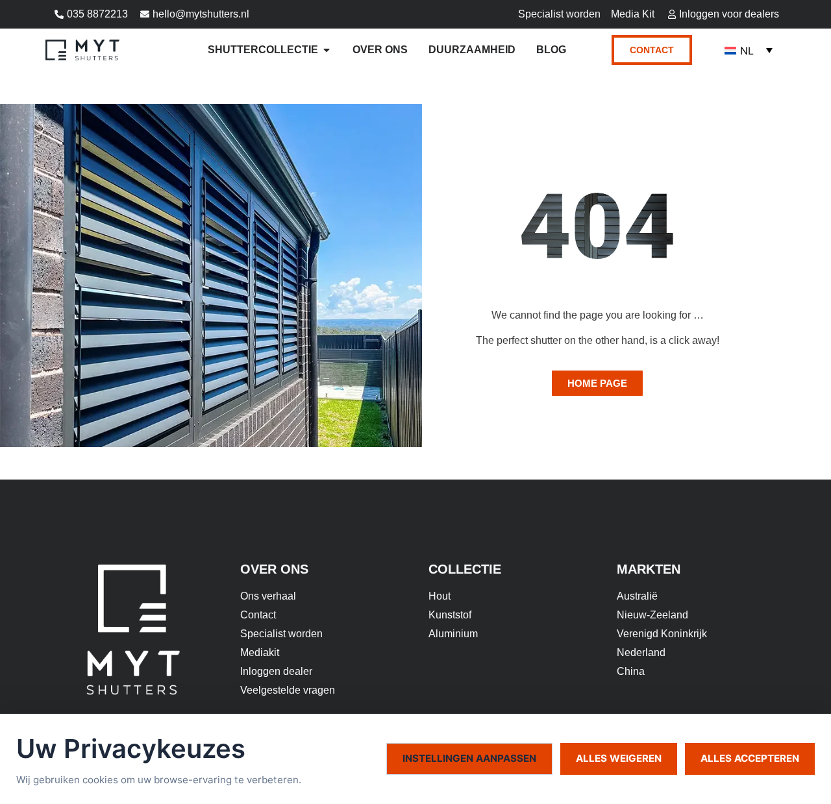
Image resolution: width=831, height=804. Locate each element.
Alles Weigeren (619, 758)
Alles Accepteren (750, 758)
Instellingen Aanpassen (469, 758)
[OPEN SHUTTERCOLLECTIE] (326, 50)
